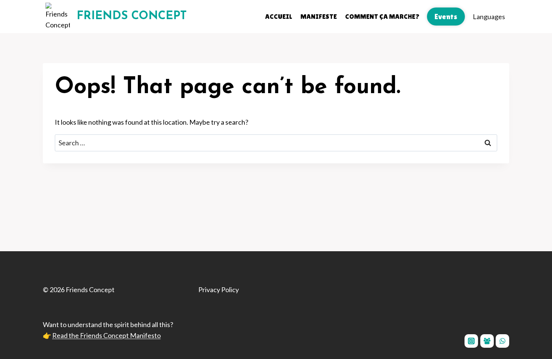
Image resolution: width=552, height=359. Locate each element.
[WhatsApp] (502, 341)
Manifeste (318, 16)
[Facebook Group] (487, 341)
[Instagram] (471, 341)
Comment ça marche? (382, 16)
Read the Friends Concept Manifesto (106, 335)
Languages (489, 16)
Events (445, 16)
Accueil (278, 16)
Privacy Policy (218, 289)
